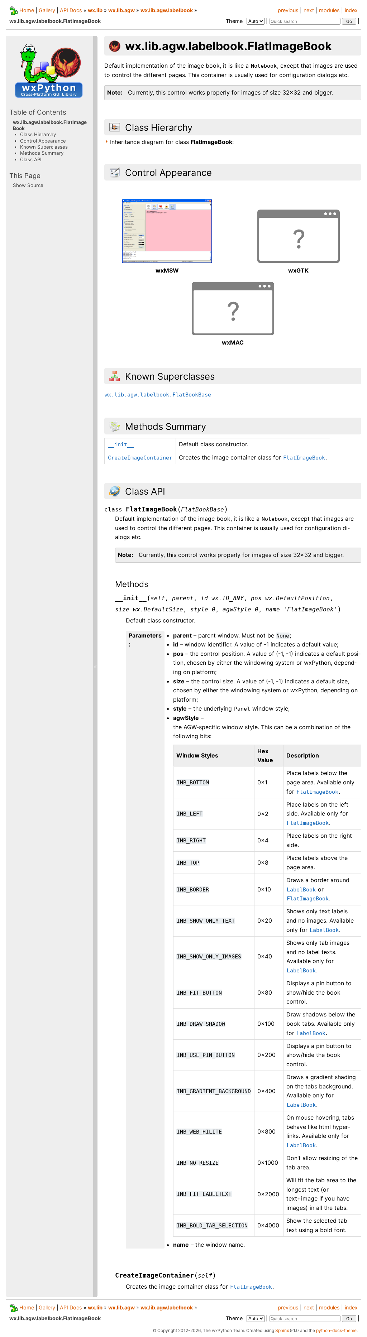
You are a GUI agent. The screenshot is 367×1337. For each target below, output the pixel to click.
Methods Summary (41, 153)
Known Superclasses (44, 147)
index (351, 10)
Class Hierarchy (38, 134)
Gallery (47, 10)
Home (26, 10)
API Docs (71, 10)
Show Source (28, 185)
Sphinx (282, 1330)
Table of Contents (37, 112)
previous (288, 10)
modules (329, 10)
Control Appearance (43, 141)
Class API (31, 159)
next (309, 10)
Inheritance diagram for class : (172, 141)
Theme (235, 21)
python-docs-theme (336, 1330)
